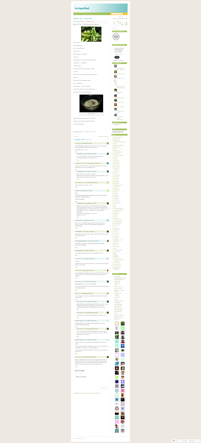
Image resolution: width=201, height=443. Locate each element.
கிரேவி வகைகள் (117, 165)
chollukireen (79, 281)
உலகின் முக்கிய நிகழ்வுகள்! (119, 315)
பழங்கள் (115, 216)
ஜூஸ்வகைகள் (116, 196)
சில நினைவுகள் (116, 186)
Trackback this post (77, 393)
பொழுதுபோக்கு (116, 236)
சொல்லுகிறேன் (82, 8)
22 (126, 24)
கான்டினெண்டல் (117, 161)
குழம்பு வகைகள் (117, 166)
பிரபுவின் (78, 143)
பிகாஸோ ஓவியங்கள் (117, 223)
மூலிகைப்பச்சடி (83, 131)
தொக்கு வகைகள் (117, 203)
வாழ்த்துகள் (116, 254)
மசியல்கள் (115, 238)
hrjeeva (115, 298)
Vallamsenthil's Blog (118, 311)
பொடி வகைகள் (116, 233)
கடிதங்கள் (115, 156)
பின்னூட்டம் (103, 388)
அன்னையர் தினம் (117, 138)
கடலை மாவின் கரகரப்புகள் (118, 155)
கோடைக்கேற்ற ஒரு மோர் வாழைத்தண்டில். (121, 69)
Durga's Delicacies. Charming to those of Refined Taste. (120, 279)
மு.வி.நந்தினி (116, 295)
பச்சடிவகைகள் (116, 211)
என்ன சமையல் (116, 169)
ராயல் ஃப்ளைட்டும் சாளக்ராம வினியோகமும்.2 (120, 118)
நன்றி (115, 206)
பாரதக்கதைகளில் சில (118, 221)
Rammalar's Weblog (118, 304)
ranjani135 (79, 270)
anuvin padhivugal (117, 306)
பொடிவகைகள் (116, 234)
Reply (76, 152)
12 (120, 22)
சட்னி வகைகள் (116, 176)
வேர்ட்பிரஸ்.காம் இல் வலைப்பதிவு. (79, 438)
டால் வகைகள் (116, 198)
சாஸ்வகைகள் (116, 180)
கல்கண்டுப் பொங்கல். (121, 78)
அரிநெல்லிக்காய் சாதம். (121, 73)
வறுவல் (115, 253)
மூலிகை (94, 131)
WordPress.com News (118, 317)
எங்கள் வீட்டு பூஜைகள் (118, 151)
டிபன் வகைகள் (116, 199)
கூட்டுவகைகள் (116, 171)
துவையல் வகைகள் (117, 201)
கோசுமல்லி (116, 173)
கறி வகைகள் (116, 160)
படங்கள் (115, 214)
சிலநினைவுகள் (116, 188)
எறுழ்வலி (115, 284)
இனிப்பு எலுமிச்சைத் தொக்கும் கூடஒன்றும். (121, 87)
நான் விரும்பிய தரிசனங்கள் (119, 208)
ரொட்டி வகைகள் (117, 246)
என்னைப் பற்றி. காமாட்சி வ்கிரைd (86, 13)
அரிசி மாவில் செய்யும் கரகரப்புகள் (120, 141)
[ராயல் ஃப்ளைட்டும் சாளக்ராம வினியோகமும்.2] (120, 113)
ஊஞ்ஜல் (115, 148)
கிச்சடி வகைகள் (117, 163)
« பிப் (113, 28)
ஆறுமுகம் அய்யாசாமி (118, 286)
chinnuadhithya (117, 302)
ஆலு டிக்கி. (76, 136)
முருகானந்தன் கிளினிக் (118, 300)
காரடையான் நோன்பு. (120, 106)
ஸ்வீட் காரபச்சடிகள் (117, 266)
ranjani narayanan (117, 293)
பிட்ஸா (115, 226)
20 (122, 24)
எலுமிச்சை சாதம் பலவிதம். (120, 93)
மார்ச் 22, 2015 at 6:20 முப (79, 21)
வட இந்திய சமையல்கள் (118, 249)
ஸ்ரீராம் (78, 293)
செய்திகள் (116, 193)
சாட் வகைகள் (116, 178)
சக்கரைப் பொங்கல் (120, 102)
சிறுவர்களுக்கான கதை (118, 185)
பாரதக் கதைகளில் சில (118, 219)
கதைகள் (115, 158)
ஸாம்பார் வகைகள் (117, 262)
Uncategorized (116, 267)
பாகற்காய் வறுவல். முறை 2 (120, 112)
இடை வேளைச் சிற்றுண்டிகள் (119, 145)
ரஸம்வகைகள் (116, 244)
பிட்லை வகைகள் (117, 224)
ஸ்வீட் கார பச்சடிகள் (117, 264)
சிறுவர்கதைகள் (116, 183)
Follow (117, 57)
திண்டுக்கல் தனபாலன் (80, 182)
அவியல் (115, 143)
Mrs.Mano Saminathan (81, 163)
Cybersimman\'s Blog (118, 309)
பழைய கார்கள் (116, 218)
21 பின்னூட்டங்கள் (91, 21)
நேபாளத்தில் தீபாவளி (121, 97)
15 (126, 22)
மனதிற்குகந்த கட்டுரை (118, 239)
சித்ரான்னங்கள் (116, 181)
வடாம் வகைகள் (116, 251)
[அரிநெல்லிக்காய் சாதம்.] (120, 70)
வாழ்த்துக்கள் (116, 256)
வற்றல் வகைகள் (116, 269)
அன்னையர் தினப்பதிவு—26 (103, 136)
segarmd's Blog (117, 281)
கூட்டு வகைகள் (116, 168)
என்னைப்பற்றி (116, 153)
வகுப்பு (115, 248)
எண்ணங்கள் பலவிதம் (118, 288)
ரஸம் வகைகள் (116, 243)
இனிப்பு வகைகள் (117, 146)
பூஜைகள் (115, 231)
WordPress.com (117, 318)
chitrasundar (79, 258)
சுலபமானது (116, 191)
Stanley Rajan (117, 283)
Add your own (88, 139)
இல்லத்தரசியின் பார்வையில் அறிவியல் (119, 291)
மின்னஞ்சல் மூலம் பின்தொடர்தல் (119, 45)
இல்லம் (76, 13)
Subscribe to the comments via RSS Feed (91, 393)
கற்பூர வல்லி (90, 131)
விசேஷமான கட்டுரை (117, 258)
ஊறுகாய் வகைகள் (117, 150)
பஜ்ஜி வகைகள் (116, 213)
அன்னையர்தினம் (117, 140)
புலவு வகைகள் (116, 228)
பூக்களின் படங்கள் (117, 229)
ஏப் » (115, 28)
